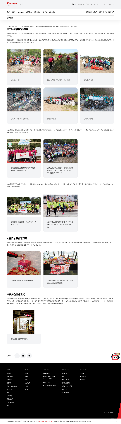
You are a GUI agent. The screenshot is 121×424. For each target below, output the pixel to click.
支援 (100, 12)
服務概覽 (64, 373)
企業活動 (44, 12)
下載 (63, 376)
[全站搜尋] (105, 4)
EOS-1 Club (46, 382)
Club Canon (20, 12)
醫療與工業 (94, 4)
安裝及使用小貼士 (67, 386)
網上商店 (111, 12)
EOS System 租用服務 (49, 385)
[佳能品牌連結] (12, 4)
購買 (13, 12)
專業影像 (81, 4)
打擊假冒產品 (11, 402)
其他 (26, 389)
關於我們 (9, 373)
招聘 (8, 392)
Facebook (83, 373)
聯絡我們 (52, 12)
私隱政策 (49, 421)
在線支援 (64, 389)
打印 (26, 376)
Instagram (83, 376)
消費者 (74, 4)
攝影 (26, 373)
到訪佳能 (9, 389)
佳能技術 (37, 12)
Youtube (82, 379)
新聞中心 (29, 12)
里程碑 (9, 383)
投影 (26, 386)
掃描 (26, 379)
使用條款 (42, 421)
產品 (8, 12)
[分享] (17, 355)
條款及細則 (10, 399)
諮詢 (8, 405)
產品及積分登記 (91, 12)
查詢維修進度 (66, 383)
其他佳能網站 (110, 412)
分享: (9, 355)
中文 (110, 4)
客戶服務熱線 (66, 392)
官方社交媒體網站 (12, 386)
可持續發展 (10, 376)
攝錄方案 (27, 383)
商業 (87, 4)
